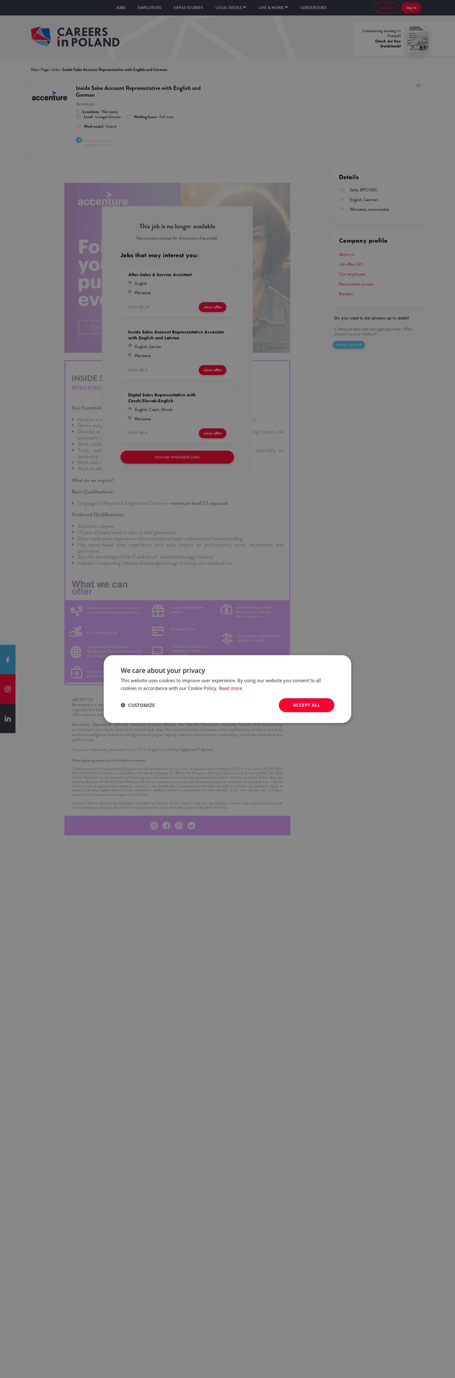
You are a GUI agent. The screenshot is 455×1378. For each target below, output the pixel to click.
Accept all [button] (306, 705)
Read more (230, 688)
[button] (138, 705)
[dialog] (227, 689)
